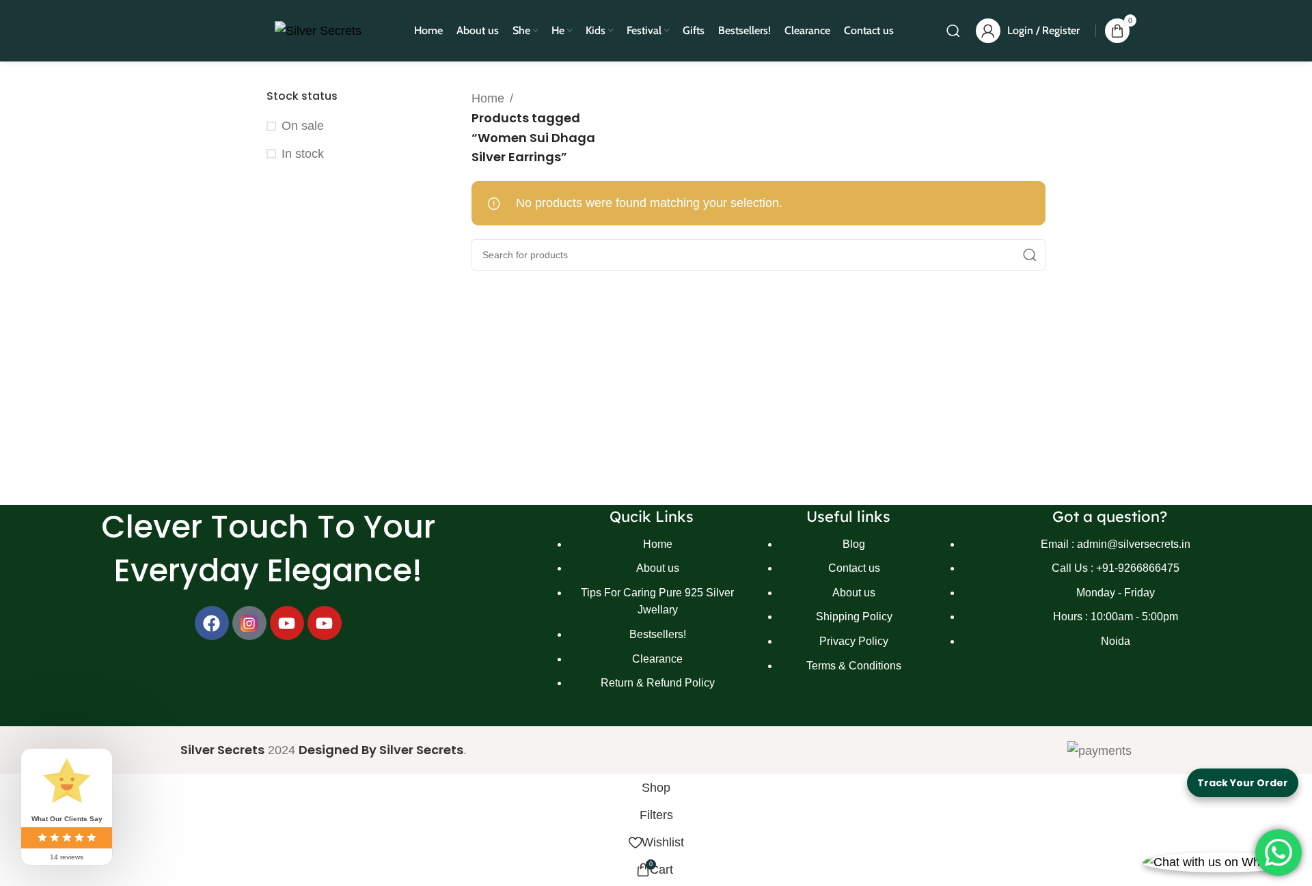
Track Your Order (1242, 783)
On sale (303, 126)
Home (488, 98)
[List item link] (652, 621)
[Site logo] (318, 30)
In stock (303, 154)
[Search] (953, 30)
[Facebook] (212, 623)
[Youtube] (287, 623)
